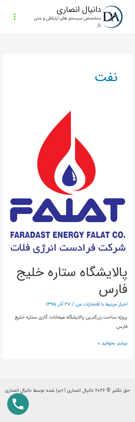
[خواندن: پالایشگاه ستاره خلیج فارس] (67, 183)
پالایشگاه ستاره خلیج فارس (71, 281)
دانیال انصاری (79, 9)
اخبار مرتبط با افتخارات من (101, 304)
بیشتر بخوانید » (112, 343)
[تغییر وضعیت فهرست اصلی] (14, 17)
